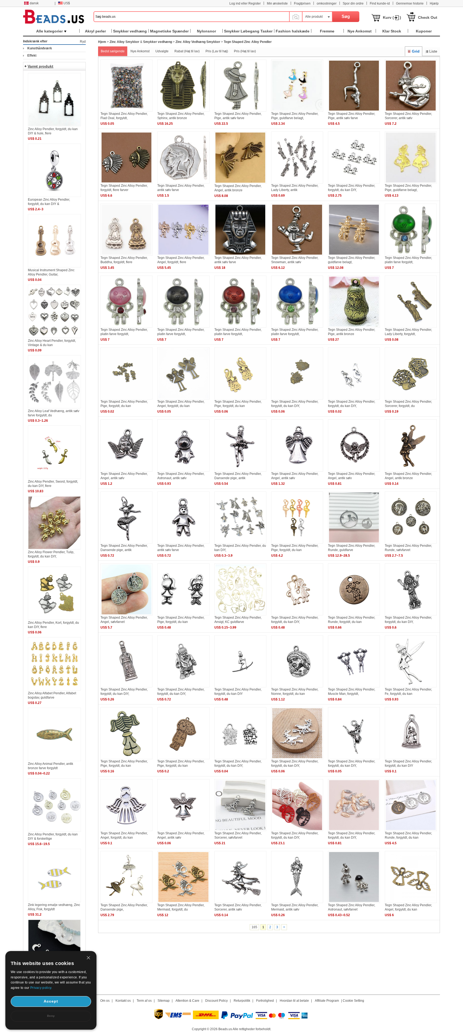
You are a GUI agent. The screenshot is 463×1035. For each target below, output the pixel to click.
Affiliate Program (327, 1001)
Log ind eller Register (245, 3)
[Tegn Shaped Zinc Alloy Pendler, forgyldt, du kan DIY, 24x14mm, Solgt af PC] (354, 758)
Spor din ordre (353, 3)
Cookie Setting (353, 1001)
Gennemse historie (410, 3)
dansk (34, 3)
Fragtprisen (302, 3)
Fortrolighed (265, 1001)
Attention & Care (187, 1001)
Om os (105, 1001)
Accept (51, 1001)
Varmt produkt (40, 66)
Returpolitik (242, 1001)
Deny (51, 1015)
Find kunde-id (380, 3)
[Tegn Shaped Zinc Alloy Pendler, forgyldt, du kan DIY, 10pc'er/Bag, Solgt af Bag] (297, 614)
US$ (67, 3)
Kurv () (392, 17)
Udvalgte (162, 51)
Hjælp (434, 3)
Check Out (427, 17)
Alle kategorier (49, 31)
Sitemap (164, 1001)
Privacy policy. (41, 988)
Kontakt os (123, 1001)
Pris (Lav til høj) (217, 51)
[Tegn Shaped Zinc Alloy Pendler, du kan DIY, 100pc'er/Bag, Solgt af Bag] (240, 542)
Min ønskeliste (277, 3)
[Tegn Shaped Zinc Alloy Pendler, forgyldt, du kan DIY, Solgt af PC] (126, 686)
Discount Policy (216, 1001)
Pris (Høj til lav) (245, 51)
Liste (433, 51)
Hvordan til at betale (294, 1001)
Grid (416, 51)
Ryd (83, 41)
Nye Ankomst (140, 51)
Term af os (144, 1001)
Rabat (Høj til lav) (187, 51)
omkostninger (327, 3)
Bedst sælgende (113, 51)
